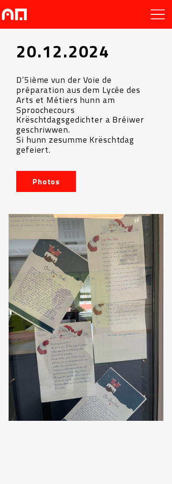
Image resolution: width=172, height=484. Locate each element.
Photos (46, 181)
